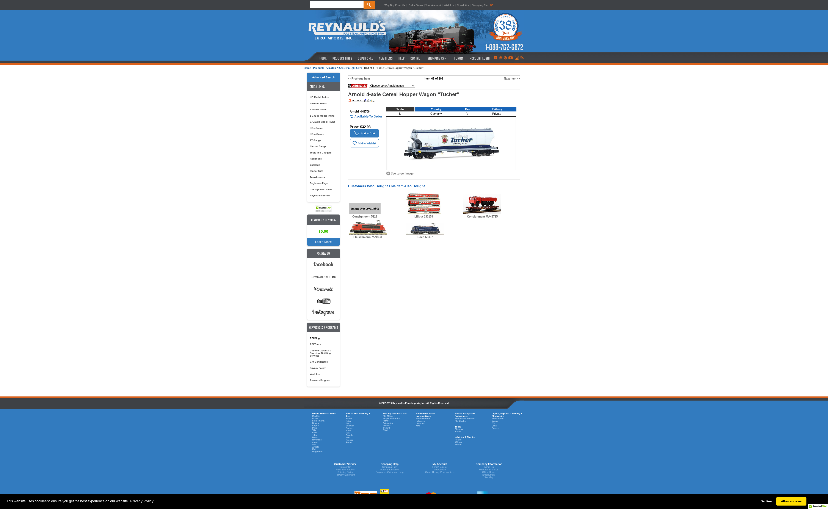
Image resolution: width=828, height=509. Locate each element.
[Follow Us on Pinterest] (505, 58)
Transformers (317, 177)
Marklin (316, 416)
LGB (314, 432)
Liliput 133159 (423, 216)
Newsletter (463, 5)
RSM (348, 430)
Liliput (315, 425)
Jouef (315, 442)
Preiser (350, 428)
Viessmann (497, 418)
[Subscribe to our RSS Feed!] (521, 58)
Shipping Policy (345, 472)
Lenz (494, 425)
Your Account (433, 5)
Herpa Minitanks (391, 418)
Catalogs (315, 165)
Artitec (349, 442)
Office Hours (489, 472)
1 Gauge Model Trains (322, 115)
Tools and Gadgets (320, 152)
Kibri (348, 421)
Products (318, 67)
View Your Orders (345, 469)
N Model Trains (318, 103)
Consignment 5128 (364, 216)
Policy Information (389, 469)
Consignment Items (321, 189)
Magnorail (317, 451)
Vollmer (350, 425)
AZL (314, 444)
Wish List (449, 5)
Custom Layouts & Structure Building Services (320, 353)
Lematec (420, 423)
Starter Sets (316, 171)
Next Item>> (512, 78)
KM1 (314, 449)
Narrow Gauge (318, 146)
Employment (488, 474)
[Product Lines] (342, 58)
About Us (489, 467)
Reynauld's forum (320, 195)
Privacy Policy (318, 368)
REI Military (389, 416)
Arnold (330, 67)
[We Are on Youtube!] (511, 58)
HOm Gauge (317, 134)
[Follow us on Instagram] (516, 58)
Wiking (458, 442)
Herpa (458, 440)
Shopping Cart (480, 5)
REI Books (316, 158)
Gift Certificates (319, 361)
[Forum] (458, 58)
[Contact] (416, 58)
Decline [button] (766, 501)
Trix (314, 430)
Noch (348, 423)
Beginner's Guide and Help (389, 472)
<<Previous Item (359, 78)
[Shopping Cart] (438, 58)
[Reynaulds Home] (317, 58)
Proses (349, 440)
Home (307, 67)
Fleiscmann (318, 421)
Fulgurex (420, 421)
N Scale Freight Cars (349, 67)
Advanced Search (323, 77)
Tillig (314, 435)
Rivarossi (317, 440)
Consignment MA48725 (482, 216)
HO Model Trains (319, 97)
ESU (494, 423)
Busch (349, 435)
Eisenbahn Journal (465, 418)
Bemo (315, 437)
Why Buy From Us (394, 5)
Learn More (323, 242)
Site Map (488, 477)
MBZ (348, 437)
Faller (349, 418)
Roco (315, 418)
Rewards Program (320, 380)
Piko (314, 428)
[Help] (402, 58)
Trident (386, 428)
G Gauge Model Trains (322, 122)
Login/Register (439, 467)
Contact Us (345, 467)
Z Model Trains (318, 109)
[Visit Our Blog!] (501, 58)
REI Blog (315, 338)
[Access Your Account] (479, 58)
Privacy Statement (345, 474)
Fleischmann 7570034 (367, 237)
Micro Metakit (423, 418)
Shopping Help (389, 467)
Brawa (315, 423)
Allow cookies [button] (791, 501)
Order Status (416, 5)
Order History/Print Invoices (440, 472)
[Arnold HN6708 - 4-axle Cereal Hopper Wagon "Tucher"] (401, 175)
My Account (440, 469)
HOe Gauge (316, 128)
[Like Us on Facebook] (495, 58)
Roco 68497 (425, 237)
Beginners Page (319, 183)
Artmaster (388, 423)
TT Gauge (315, 140)
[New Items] (385, 58)
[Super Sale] (365, 58)
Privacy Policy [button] (142, 501)
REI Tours (315, 344)
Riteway (459, 429)
